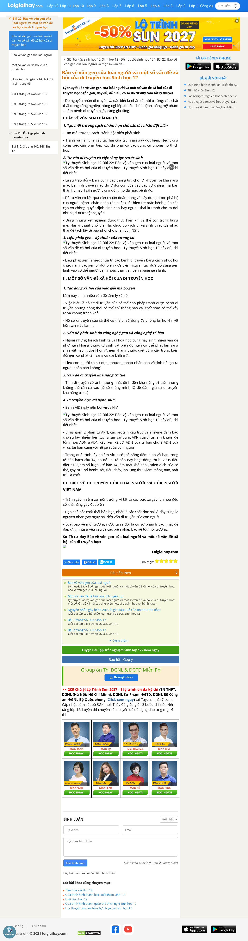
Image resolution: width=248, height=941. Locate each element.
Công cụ (206, 5)
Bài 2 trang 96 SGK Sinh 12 (86, 630)
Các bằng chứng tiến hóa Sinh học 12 (212, 96)
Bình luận (73, 562)
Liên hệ (18, 926)
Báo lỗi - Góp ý (121, 659)
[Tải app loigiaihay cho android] (197, 66)
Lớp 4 (155, 5)
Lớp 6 (129, 5)
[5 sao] (175, 561)
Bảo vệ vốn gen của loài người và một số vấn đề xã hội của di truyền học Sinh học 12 (120, 75)
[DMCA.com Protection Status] (89, 934)
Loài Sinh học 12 (76, 899)
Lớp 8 (104, 5)
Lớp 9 (91, 5)
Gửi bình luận (75, 863)
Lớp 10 (78, 5)
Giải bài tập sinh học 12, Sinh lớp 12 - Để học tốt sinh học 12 (110, 59)
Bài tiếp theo (120, 572)
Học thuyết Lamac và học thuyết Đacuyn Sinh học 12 (213, 101)
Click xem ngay (121, 699)
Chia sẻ (91, 562)
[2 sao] (161, 561)
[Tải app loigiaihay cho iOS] (225, 66)
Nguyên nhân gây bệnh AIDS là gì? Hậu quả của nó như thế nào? (114, 610)
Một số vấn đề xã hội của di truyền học (95, 596)
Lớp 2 (180, 5)
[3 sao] (166, 561)
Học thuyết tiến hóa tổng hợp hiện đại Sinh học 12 (98, 908)
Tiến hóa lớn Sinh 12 (79, 890)
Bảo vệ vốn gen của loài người (89, 582)
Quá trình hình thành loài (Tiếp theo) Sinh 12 (95, 895)
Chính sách (39, 926)
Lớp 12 (53, 5)
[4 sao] (171, 561)
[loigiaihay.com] (25, 7)
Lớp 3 (168, 5)
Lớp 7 (116, 5)
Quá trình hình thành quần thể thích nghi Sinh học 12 (100, 903)
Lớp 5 (142, 5)
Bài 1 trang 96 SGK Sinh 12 (86, 620)
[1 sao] (157, 561)
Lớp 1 (193, 5)
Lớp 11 (65, 5)
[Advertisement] (213, 172)
